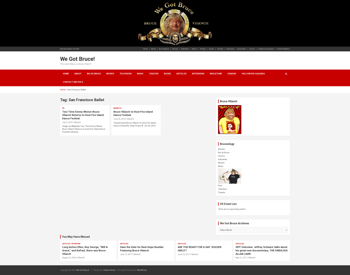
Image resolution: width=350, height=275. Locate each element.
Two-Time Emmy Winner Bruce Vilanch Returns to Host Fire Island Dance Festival (83, 115)
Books (211, 49)
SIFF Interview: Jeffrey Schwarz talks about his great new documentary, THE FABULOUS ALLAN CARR (262, 250)
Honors (252, 49)
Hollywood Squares (266, 49)
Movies (175, 49)
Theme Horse (109, 270)
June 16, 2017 (126, 254)
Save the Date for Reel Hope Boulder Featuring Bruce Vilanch (142, 248)
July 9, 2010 (67, 122)
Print (220, 185)
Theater (203, 49)
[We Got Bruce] (229, 106)
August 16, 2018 (69, 258)
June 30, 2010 (119, 119)
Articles (220, 49)
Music (194, 49)
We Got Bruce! (77, 59)
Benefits (117, 108)
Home (145, 49)
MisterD (77, 122)
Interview (75, 244)
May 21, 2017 (241, 258)
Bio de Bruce (164, 49)
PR (63, 108)
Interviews (230, 49)
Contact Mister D (283, 49)
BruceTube (241, 49)
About (153, 49)
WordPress (142, 270)
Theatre (221, 192)
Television (185, 49)
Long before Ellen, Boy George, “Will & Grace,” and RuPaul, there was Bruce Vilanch (85, 250)
